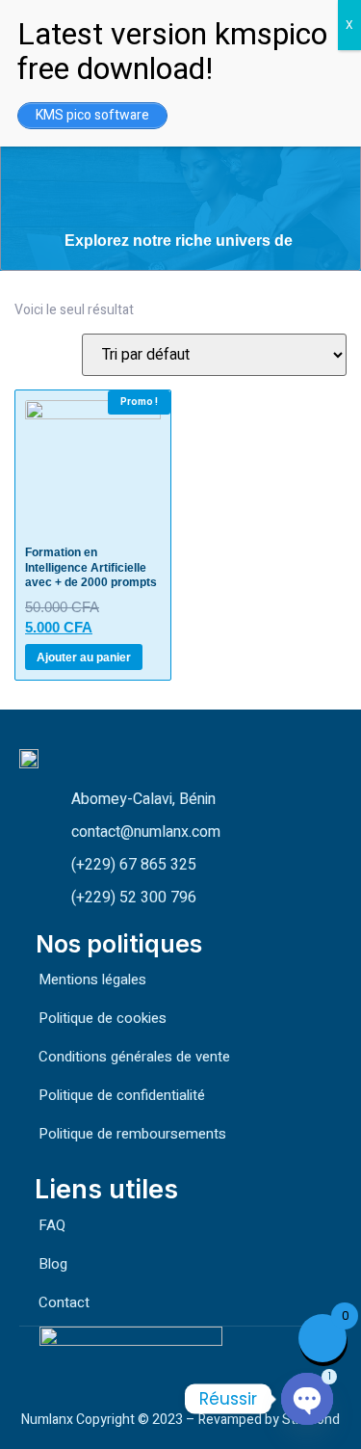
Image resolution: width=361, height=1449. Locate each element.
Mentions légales (92, 979)
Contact (64, 1302)
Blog (53, 1264)
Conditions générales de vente (134, 1056)
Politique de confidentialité (122, 1095)
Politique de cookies (103, 1018)
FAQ (52, 1225)
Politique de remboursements (132, 1133)
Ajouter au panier (84, 657)
